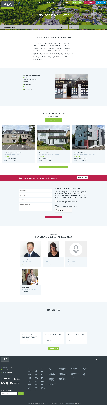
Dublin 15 (43, 377)
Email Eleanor (71, 264)
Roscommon (37, 387)
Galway (29, 381)
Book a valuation (89, 2)
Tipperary (29, 388)
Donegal (36, 370)
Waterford (36, 388)
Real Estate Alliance (34, 403)
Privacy (61, 403)
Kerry (35, 381)
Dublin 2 (29, 371)
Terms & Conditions (54, 403)
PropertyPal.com (77, 403)
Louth (42, 384)
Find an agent (101, 2)
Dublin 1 (42, 370)
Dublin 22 (36, 380)
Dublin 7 (29, 374)
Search (86, 27)
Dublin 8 (36, 374)
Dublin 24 (43, 380)
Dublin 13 (29, 377)
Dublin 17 (36, 378)
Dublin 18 (43, 378)
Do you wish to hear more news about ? (67, 206)
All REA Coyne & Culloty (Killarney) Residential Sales (53, 166)
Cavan (36, 368)
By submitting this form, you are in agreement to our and (67, 202)
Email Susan (26, 291)
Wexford (29, 390)
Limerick (29, 384)
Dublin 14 (36, 377)
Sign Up (20, 393)
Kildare (42, 381)
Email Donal (26, 264)
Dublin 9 (42, 374)
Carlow (29, 368)
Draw (99, 27)
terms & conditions (63, 202)
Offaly (29, 387)
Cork (29, 370)
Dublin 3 (36, 371)
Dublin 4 (42, 371)
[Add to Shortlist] (33, 127)
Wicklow (36, 390)
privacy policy (72, 202)
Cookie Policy (45, 403)
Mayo (29, 385)
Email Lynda (48, 264)
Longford (36, 384)
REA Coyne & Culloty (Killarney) (9, 27)
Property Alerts (77, 2)
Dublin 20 (29, 380)
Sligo (42, 387)
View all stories (53, 348)
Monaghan (43, 385)
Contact (66, 2)
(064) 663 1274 (27, 84)
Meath (36, 385)
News (60, 2)
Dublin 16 (29, 378)
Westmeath (43, 388)
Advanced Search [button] (102, 26)
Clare (42, 368)
